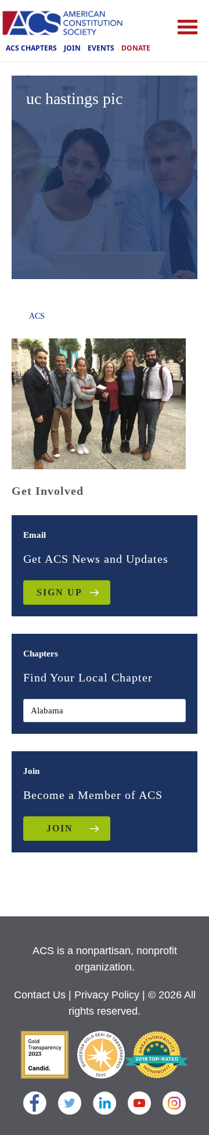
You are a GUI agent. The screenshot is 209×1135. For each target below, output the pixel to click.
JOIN (59, 828)
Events (101, 48)
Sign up (59, 592)
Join (72, 48)
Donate (135, 48)
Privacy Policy (106, 995)
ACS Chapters (31, 48)
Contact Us (40, 995)
